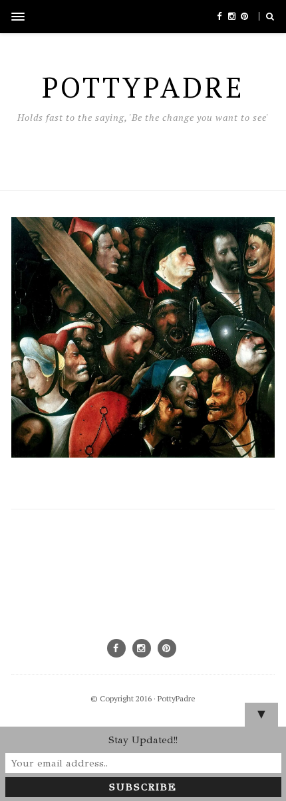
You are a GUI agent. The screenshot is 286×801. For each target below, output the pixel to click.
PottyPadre (177, 698)
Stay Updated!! (143, 740)
